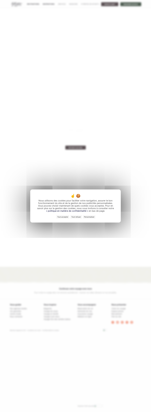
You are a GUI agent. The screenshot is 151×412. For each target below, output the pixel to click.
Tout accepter (62, 217)
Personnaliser (89, 217)
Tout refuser (76, 217)
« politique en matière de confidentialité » (67, 211)
